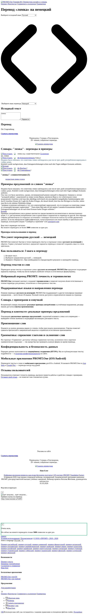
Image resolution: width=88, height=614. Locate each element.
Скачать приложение (16, 603)
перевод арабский (47, 546)
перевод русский (24, 544)
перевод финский (58, 551)
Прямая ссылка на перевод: (11, 497)
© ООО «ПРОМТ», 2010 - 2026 (46, 538)
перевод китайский (8, 549)
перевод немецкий (39, 544)
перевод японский (8, 553)
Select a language (7, 540)
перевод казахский (74, 546)
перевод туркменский (9, 551)
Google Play (11, 365)
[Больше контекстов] (5, 166)
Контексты (12, 4)
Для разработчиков (8, 588)
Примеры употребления (10, 564)
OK (2, 612)
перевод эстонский (73, 551)
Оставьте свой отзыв (9, 377)
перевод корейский (24, 549)
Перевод (4, 4)
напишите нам (53, 222)
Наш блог (4, 568)
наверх (3, 536)
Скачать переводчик (9, 134)
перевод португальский (42, 549)
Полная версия (26, 538)
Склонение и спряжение (10, 566)
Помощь (11, 601)
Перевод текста (7, 562)
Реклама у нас (13, 606)
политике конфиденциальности (27, 354)
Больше (4, 211)
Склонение (44, 154)
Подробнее (78, 612)
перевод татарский (59, 549)
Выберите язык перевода (11, 104)
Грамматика (41, 4)
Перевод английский (9, 544)
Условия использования (10, 538)
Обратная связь (13, 598)
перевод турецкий (75, 549)
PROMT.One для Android (10, 579)
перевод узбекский (26, 551)
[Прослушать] (6, 154)
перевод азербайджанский (29, 546)
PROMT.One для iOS (9, 577)
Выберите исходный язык (11, 15)
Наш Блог (11, 608)
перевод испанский (73, 544)
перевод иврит (60, 546)
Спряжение (26, 4)
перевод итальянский (9, 546)
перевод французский (56, 544)
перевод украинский (43, 551)
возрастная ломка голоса (15, 179)
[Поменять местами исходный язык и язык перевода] (44, 101)
